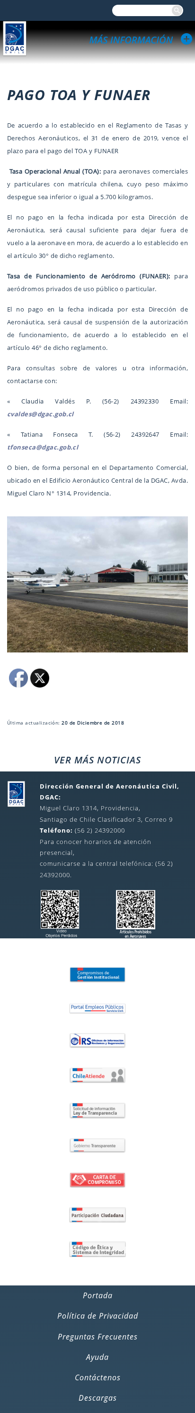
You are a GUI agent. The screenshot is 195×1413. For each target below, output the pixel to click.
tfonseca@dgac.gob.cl (42, 447)
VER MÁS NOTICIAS (97, 759)
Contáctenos (98, 1377)
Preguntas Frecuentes (98, 1336)
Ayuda (97, 1357)
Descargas (98, 1398)
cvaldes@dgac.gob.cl (40, 414)
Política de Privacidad (97, 1316)
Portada (98, 1295)
